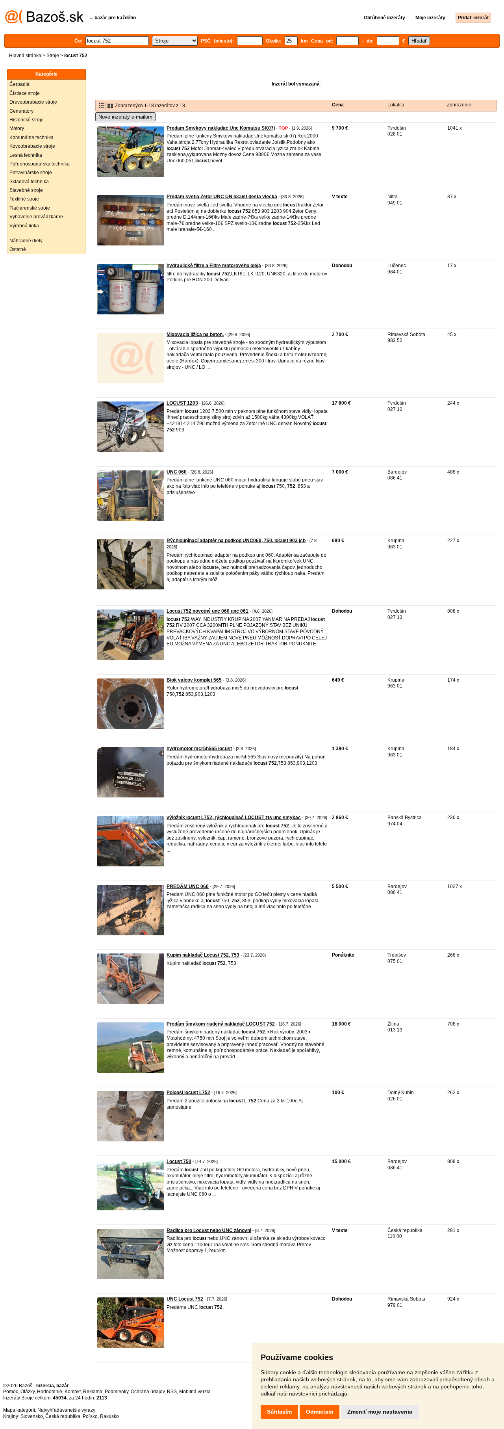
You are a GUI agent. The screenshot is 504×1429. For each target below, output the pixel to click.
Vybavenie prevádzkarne (36, 216)
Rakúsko (109, 1416)
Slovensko (31, 1416)
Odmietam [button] (319, 1412)
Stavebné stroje (26, 190)
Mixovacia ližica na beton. (195, 334)
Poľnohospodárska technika (39, 164)
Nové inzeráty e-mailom (125, 117)
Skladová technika (29, 181)
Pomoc (10, 1391)
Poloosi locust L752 (188, 1092)
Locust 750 (179, 1161)
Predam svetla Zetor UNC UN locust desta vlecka (222, 196)
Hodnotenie (49, 1391)
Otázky (27, 1391)
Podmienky (116, 1391)
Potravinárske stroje (30, 172)
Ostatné (17, 249)
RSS (172, 1391)
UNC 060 (177, 472)
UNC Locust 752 (185, 1299)
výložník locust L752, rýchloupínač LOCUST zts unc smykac (234, 817)
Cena (338, 105)
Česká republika (62, 1416)
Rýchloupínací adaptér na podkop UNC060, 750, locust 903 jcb (236, 540)
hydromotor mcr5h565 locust (199, 748)
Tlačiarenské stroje (29, 208)
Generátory (21, 111)
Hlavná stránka (25, 55)
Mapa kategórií (19, 1410)
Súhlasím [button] (279, 1412)
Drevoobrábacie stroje (33, 102)
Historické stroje (26, 120)
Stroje (52, 55)
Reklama (92, 1391)
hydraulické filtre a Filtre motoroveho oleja (214, 265)
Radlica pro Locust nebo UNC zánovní (209, 1230)
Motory (16, 128)
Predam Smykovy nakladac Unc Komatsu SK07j (221, 128)
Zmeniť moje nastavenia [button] (379, 1412)
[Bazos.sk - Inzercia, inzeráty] (44, 22)
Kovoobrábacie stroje (32, 146)
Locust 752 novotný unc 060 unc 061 (207, 611)
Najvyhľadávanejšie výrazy (66, 1410)
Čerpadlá (19, 84)
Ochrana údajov (148, 1391)
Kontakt (73, 1391)
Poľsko (90, 1416)
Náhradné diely (26, 240)
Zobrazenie (459, 105)
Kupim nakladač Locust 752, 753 (203, 955)
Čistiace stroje (24, 93)
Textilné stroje (24, 199)
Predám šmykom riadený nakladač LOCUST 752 (221, 1024)
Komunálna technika (31, 137)
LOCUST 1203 (182, 403)
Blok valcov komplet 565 (194, 680)
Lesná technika (25, 155)
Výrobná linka (24, 226)
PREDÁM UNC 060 (188, 886)
